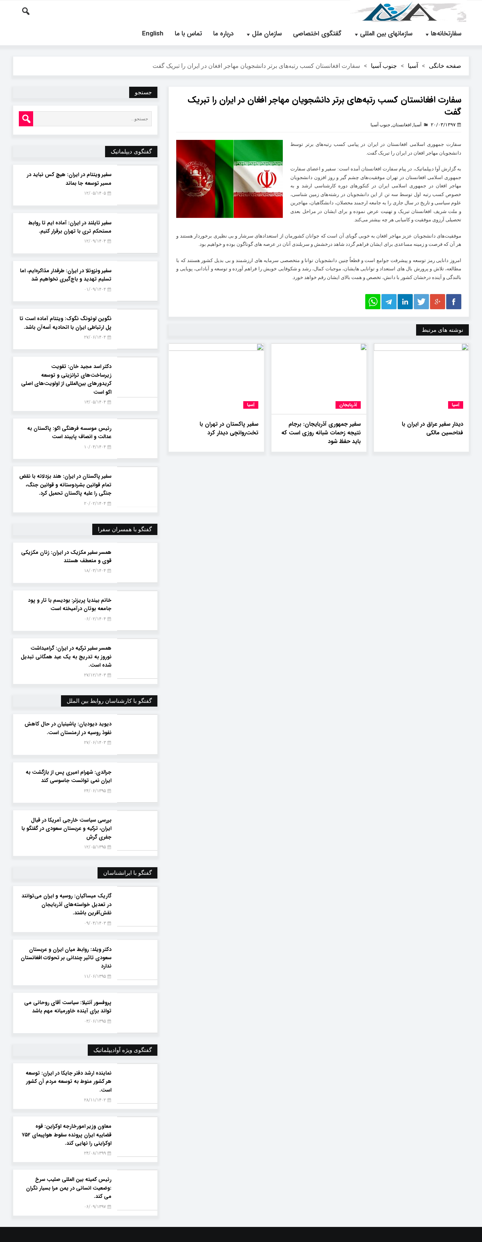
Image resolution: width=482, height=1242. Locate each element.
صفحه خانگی (445, 65)
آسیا (413, 65)
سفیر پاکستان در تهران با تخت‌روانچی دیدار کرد (229, 428)
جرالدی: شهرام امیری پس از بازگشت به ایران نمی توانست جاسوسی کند (68, 776)
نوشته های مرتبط (442, 330)
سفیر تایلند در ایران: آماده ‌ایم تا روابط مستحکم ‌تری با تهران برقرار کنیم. (69, 227)
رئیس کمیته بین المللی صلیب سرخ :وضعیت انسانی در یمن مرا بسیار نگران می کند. (68, 1188)
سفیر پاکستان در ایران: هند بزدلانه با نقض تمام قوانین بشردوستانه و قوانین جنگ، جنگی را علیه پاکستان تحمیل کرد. (65, 484)
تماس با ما (188, 34)
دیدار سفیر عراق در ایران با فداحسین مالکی (432, 428)
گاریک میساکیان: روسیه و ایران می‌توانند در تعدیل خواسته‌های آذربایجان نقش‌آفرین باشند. (66, 904)
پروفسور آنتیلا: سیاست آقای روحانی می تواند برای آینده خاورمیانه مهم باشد (67, 1006)
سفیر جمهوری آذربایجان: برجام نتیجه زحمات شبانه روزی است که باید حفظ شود (321, 433)
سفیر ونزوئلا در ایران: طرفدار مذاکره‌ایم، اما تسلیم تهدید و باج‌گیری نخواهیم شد (65, 275)
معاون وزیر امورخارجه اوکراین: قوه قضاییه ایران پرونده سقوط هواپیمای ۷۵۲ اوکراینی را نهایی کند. (66, 1134)
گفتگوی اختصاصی (317, 34)
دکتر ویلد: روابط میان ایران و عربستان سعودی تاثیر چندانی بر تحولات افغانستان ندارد (66, 958)
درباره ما (223, 34)
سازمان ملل (267, 34)
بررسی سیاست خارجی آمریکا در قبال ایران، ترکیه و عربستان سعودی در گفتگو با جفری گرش (66, 828)
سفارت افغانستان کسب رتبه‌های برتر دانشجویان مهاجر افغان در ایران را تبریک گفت (324, 106)
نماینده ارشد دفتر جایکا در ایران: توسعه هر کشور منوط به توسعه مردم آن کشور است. (68, 1081)
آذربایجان (348, 404)
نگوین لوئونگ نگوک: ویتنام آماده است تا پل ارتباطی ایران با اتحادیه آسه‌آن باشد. (65, 322)
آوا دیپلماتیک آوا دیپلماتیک (408, 11)
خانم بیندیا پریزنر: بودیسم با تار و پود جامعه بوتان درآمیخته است (69, 604)
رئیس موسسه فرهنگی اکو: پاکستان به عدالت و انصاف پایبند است (69, 432)
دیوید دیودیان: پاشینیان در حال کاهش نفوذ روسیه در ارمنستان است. (67, 728)
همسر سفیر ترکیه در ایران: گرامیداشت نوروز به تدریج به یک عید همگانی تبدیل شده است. (66, 656)
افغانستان (401, 124)
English (152, 34)
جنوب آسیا (384, 65)
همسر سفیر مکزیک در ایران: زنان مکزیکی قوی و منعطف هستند (66, 556)
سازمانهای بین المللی (386, 34)
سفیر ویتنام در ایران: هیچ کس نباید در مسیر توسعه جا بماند (69, 178)
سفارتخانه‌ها (446, 34)
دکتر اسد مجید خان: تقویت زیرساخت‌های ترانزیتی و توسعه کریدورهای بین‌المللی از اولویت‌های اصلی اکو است (66, 379)
